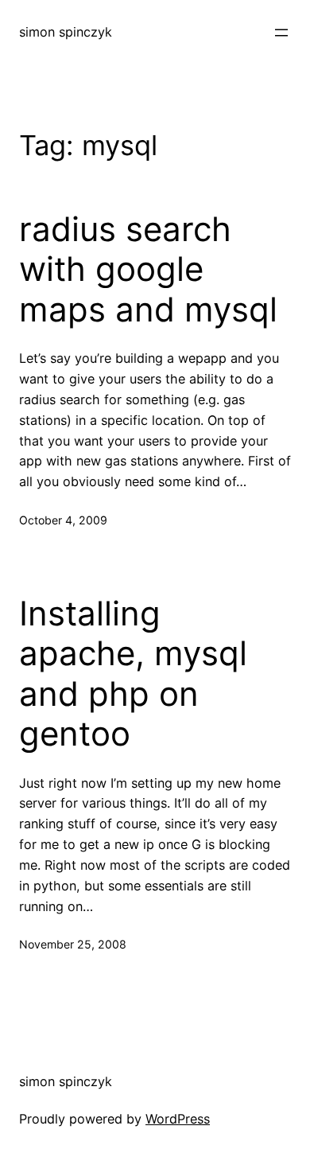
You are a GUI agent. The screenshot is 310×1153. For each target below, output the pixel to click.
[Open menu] (281, 32)
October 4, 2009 (63, 520)
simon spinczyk (65, 32)
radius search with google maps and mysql (148, 269)
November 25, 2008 (72, 944)
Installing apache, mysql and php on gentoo (133, 674)
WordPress (177, 1119)
